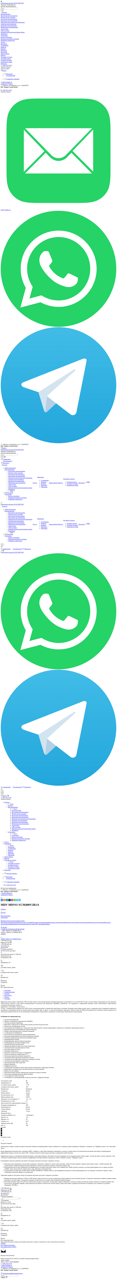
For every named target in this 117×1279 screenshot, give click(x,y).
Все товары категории (8, 1245)
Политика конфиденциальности (13, 1273)
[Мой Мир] (7, 900)
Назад (12, 804)
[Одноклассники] (4, 900)
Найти (3, 1277)
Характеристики (9, 992)
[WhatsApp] (15, 900)
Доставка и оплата (14, 863)
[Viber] (12, 900)
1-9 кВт (3, 929)
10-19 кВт (8, 929)
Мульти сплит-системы (24, 922)
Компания (11, 847)
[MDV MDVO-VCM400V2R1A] (11, 939)
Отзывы (6, 994)
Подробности (5, 946)
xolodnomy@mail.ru (7, 84)
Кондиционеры (16, 810)
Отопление (15, 835)
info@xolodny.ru (7, 82)
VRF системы (39, 924)
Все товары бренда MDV (8, 1247)
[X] (9, 900)
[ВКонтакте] (2, 900)
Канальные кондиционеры (56, 922)
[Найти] (2, 10)
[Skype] (17, 900)
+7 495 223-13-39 (6, 65)
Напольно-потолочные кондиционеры (77, 922)
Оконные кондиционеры (96, 922)
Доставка (7, 998)
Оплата (6, 997)
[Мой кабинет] (1, 547)
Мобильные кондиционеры (18, 924)
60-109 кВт (21, 929)
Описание (7, 990)
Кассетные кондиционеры (40, 922)
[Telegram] (20, 900)
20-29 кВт (15, 929)
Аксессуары (31, 924)
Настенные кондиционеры (9, 922)
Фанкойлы (46, 924)
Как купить (8, 995)
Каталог (10, 805)
